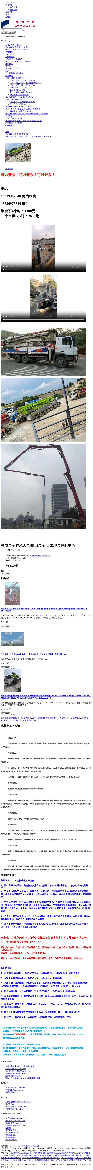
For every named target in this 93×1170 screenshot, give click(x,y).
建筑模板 (9, 64)
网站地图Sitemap (11, 1092)
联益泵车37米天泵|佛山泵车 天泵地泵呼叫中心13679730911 (29, 136)
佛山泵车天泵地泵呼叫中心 (26, 720)
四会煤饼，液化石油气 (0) (20, 111)
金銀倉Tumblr (10, 1137)
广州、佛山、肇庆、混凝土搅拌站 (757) (26, 83)
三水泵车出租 (74, 718)
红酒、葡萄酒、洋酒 (13, 118)
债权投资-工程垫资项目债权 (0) (22, 102)
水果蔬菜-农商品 (12, 69)
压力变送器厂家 (59, 1160)
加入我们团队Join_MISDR (15, 1107)
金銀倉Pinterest (11, 1140)
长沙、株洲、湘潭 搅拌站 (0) (21, 92)
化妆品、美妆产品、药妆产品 (17, 50)
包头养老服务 (71, 1160)
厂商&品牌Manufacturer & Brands (18, 1102)
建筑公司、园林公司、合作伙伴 (18, 61)
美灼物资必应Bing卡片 (51, 1158)
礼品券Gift (9, 1104)
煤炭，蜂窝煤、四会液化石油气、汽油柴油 (22, 109)
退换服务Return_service (14, 1090)
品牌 (7, 132)
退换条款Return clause (13, 1076)
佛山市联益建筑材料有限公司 (17, 134)
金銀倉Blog (60, 1155)
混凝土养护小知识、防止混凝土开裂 (19, 1066)
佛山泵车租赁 (25, 718)
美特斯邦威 (16, 1158)
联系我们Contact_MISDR (15, 1088)
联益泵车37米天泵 (12, 718)
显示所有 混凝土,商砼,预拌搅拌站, (19, 97)
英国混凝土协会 (13, 1155)
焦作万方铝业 (85, 1155)
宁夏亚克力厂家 (84, 1160)
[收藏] (11, 668)
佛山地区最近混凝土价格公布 (17, 47)
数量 (3, 571)
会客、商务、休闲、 (13, 45)
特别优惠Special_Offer (14, 1109)
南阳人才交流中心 (27, 1160)
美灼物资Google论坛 (75, 1153)
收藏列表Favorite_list (13, 1123)
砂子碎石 (9, 116)
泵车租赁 (9, 76)
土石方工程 (10, 54)
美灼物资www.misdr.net (41, 556)
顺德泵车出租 (63, 718)
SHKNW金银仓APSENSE (32, 1158)
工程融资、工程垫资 (13, 59)
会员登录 (13, 10)
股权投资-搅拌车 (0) (18, 104)
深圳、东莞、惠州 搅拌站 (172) (22, 85)
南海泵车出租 (51, 718)
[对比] (14, 668)
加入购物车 (5, 573)
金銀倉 (8, 1128)
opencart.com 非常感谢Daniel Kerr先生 (24, 1146)
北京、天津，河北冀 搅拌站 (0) (22, 80)
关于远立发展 (10, 1130)
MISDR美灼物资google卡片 (71, 1158)
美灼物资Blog (49, 1155)
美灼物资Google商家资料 (56, 1153)
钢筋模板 (9, 125)
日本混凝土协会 (26, 1155)
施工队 (8, 66)
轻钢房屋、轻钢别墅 (13, 123)
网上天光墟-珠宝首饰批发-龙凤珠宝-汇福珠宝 (23, 121)
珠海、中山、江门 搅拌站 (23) (22, 87)
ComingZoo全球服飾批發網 (35, 1153)
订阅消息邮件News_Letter (15, 1125)
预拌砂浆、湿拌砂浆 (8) (19, 95)
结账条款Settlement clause (15, 1073)
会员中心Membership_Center (16, 1118)
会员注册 (13, 7)
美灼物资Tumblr (11, 1132)
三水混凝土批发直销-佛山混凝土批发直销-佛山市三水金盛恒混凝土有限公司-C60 (33, 654)
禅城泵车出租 (9, 720)
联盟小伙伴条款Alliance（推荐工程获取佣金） (23, 1078)
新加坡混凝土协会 (72, 1155)
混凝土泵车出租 (38, 718)
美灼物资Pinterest (17, 1153)
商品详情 (9, 169)
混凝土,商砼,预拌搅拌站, (15, 78)
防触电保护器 (47, 1160)
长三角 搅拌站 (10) (17, 90)
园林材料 (9, 52)
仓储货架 (38, 1160)
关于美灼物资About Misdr (15, 1069)
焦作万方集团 (6, 1158)
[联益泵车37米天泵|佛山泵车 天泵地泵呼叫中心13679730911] (18, 165)
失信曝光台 (10, 57)
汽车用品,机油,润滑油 (14, 73)
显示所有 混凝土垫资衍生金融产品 (19, 106)
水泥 (7, 71)
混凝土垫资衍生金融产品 (15, 99)
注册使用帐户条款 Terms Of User (18, 1071)
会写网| (17, 1160)
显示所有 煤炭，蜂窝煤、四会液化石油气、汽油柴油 (26, 114)
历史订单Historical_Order (15, 1121)
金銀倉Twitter (10, 1135)
